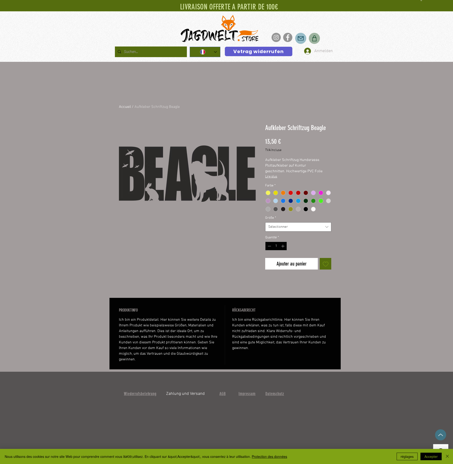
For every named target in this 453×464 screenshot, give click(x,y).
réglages (407, 456)
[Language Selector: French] (205, 52)
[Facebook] (287, 37)
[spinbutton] (276, 246)
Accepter (431, 456)
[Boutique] (314, 38)
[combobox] (298, 227)
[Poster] (300, 38)
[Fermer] (447, 456)
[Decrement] (269, 246)
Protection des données (269, 456)
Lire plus (271, 177)
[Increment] (283, 246)
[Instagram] (276, 37)
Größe (270, 218)
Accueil (125, 107)
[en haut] (440, 434)
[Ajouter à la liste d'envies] (325, 264)
